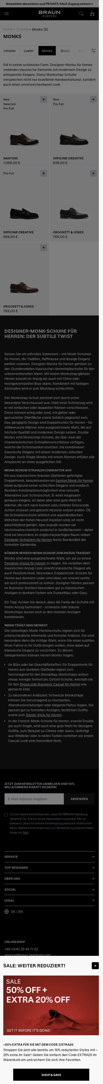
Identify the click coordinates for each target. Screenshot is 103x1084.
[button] (49, 542)
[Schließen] (95, 965)
